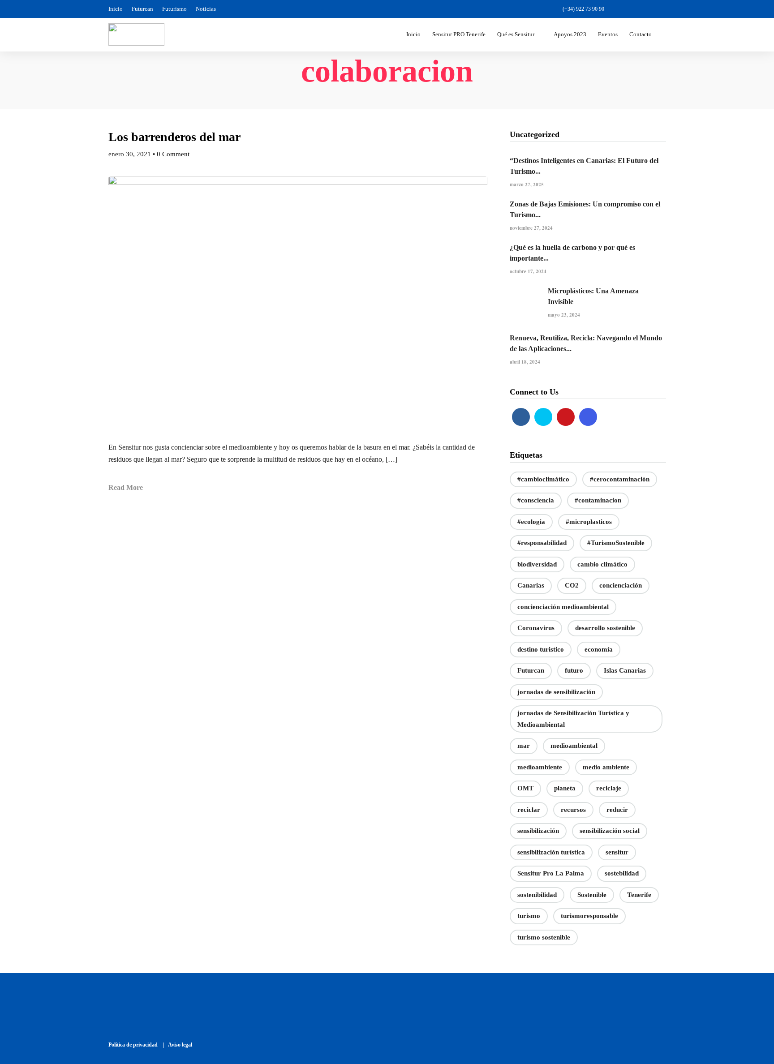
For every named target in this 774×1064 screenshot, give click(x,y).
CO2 (572, 585)
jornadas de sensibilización (556, 691)
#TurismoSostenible (616, 542)
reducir (617, 809)
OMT (525, 788)
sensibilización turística (551, 852)
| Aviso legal (177, 1045)
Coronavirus (536, 627)
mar (523, 745)
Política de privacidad (135, 1045)
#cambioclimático (543, 479)
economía (599, 649)
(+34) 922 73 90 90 (583, 9)
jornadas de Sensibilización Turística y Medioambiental (573, 718)
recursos (573, 809)
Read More (125, 487)
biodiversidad (537, 564)
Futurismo (174, 8)
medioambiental (574, 745)
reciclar (528, 809)
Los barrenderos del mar (174, 137)
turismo (528, 915)
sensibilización (538, 830)
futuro (574, 670)
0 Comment (173, 154)
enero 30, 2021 (129, 154)
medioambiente (539, 767)
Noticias (206, 8)
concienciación (620, 585)
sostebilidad (622, 873)
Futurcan (142, 8)
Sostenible (591, 894)
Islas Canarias (625, 670)
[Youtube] (646, 9)
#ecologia (531, 521)
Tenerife (639, 894)
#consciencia (535, 500)
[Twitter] (543, 417)
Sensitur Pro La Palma (550, 873)
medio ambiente (606, 767)
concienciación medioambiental (563, 606)
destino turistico (540, 649)
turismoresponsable (589, 915)
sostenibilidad (537, 894)
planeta (565, 788)
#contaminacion (598, 500)
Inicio (115, 8)
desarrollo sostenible (605, 627)
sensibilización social (610, 830)
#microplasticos (589, 521)
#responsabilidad (542, 542)
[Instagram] (661, 9)
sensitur (617, 852)
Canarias (530, 585)
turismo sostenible (543, 937)
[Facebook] (521, 417)
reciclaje (608, 788)
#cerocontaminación (619, 479)
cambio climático (602, 564)
